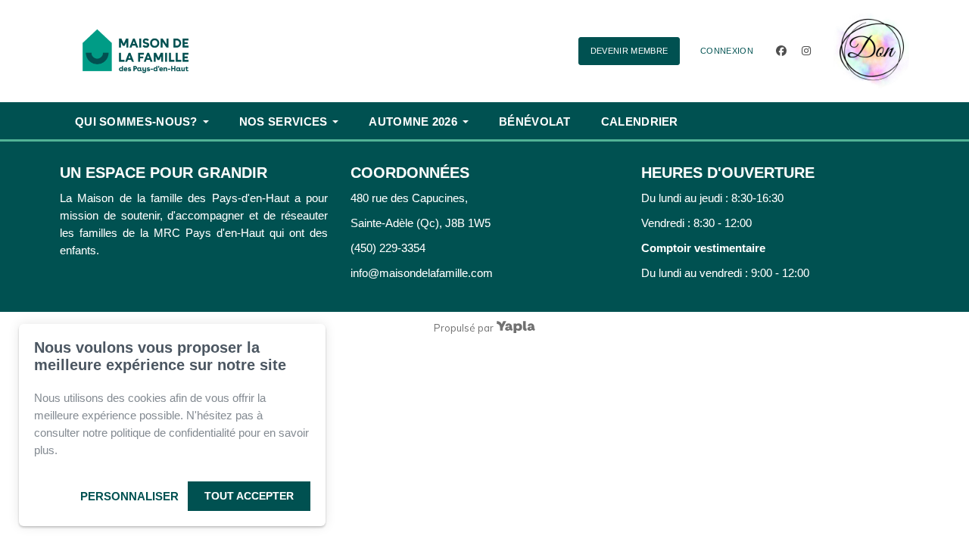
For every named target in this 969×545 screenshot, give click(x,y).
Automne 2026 (413, 121)
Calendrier (639, 121)
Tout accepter (249, 496)
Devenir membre (629, 50)
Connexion (726, 50)
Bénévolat (535, 121)
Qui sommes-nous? (136, 121)
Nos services (283, 121)
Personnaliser (129, 496)
